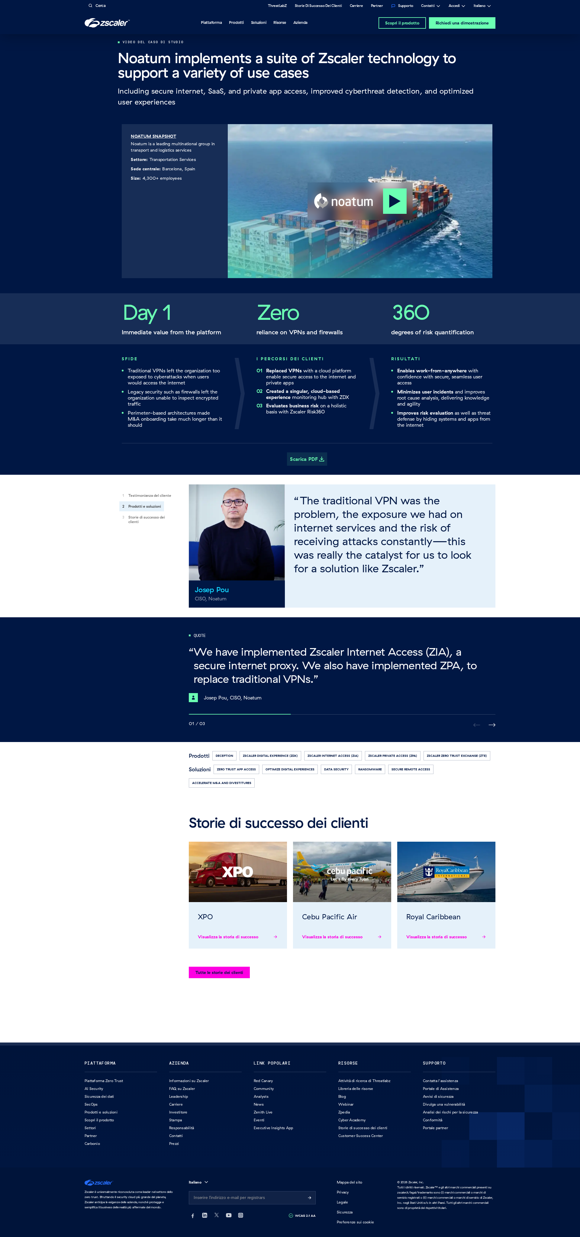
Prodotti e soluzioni (144, 506)
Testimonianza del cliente (149, 495)
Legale (342, 1202)
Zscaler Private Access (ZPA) (392, 756)
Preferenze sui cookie (355, 1222)
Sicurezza (345, 1212)
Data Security (336, 769)
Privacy (343, 1192)
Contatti (428, 6)
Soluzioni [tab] (258, 22)
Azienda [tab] (300, 22)
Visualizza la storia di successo (228, 937)
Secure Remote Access (411, 769)
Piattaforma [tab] (211, 22)
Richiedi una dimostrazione (462, 23)
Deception (224, 756)
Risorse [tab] (279, 22)
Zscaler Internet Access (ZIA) (333, 756)
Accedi (454, 6)
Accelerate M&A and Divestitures (221, 783)
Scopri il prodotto (402, 23)
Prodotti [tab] (236, 22)
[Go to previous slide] (491, 725)
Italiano (479, 6)
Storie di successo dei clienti (146, 519)
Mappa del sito (349, 1182)
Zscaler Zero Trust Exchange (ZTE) (457, 756)
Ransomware (370, 769)
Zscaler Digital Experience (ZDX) (270, 756)
